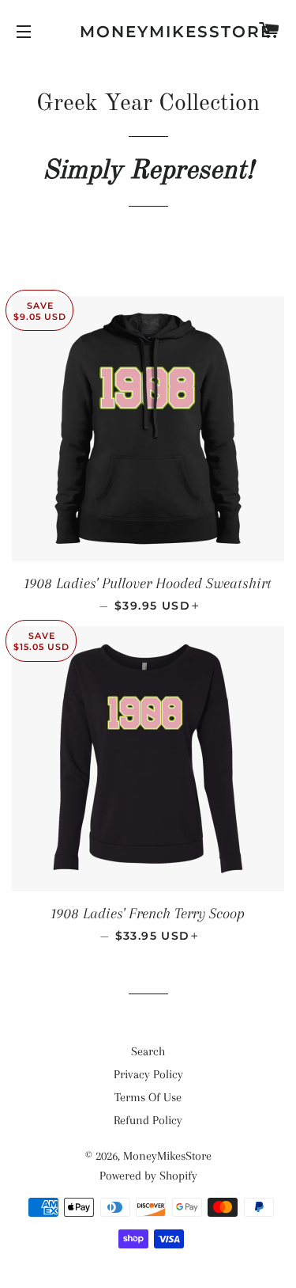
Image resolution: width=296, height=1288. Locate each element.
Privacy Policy (148, 1074)
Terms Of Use (148, 1097)
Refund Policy (148, 1120)
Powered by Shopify (148, 1175)
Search (148, 1051)
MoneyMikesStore (148, 31)
